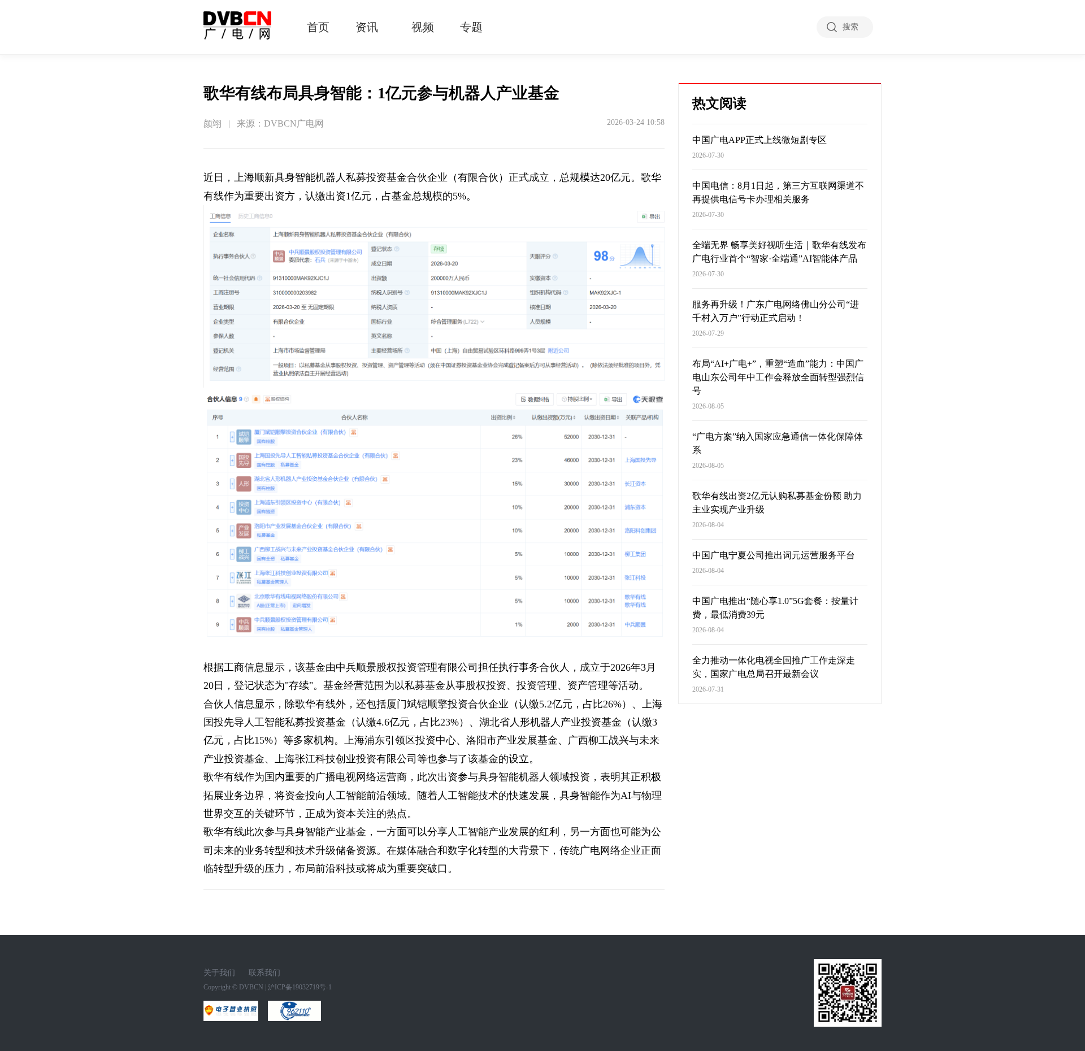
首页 (318, 27)
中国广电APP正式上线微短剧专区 (759, 140)
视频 (422, 27)
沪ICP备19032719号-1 (300, 987)
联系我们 (264, 973)
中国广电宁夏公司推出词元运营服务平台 (773, 555)
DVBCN (251, 987)
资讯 (366, 27)
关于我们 (219, 973)
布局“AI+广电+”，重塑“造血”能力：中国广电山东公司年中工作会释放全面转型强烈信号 (778, 377)
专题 (471, 27)
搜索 (850, 27)
